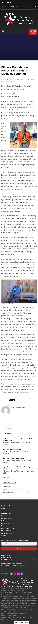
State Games (5, 511)
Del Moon (5, 79)
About (3, 508)
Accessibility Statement (8, 586)
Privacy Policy (30, 582)
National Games (6, 513)
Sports (3, 516)
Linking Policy (20, 586)
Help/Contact (28, 586)
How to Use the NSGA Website (7, 534)
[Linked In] (10, 2)
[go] (33, 429)
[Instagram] (8, 2)
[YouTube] (5, 2)
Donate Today (5, 523)
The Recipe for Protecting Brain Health (13, 458)
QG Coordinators (6, 530)
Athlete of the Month (7, 81)
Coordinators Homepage (8, 528)
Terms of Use (25, 584)
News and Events (6, 518)
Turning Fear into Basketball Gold (12, 449)
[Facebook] (2, 2)
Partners (3, 521)
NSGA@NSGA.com (13, 6)
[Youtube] (15, 574)
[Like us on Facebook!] (11, 574)
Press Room (5, 526)
